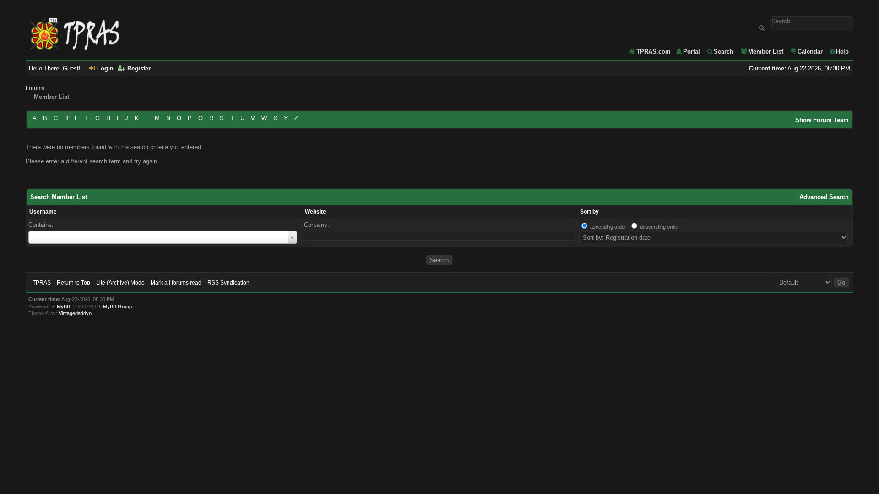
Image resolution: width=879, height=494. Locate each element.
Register (139, 68)
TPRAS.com (653, 51)
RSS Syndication (228, 282)
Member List (765, 51)
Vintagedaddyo (75, 313)
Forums (35, 88)
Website (315, 212)
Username (43, 212)
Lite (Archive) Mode (120, 282)
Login (105, 68)
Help (842, 51)
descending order (659, 227)
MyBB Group (117, 306)
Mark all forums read (176, 282)
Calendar (810, 51)
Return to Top (73, 282)
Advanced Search (824, 196)
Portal (691, 51)
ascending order (608, 227)
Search (723, 51)
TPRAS (42, 282)
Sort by (589, 212)
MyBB (63, 306)
